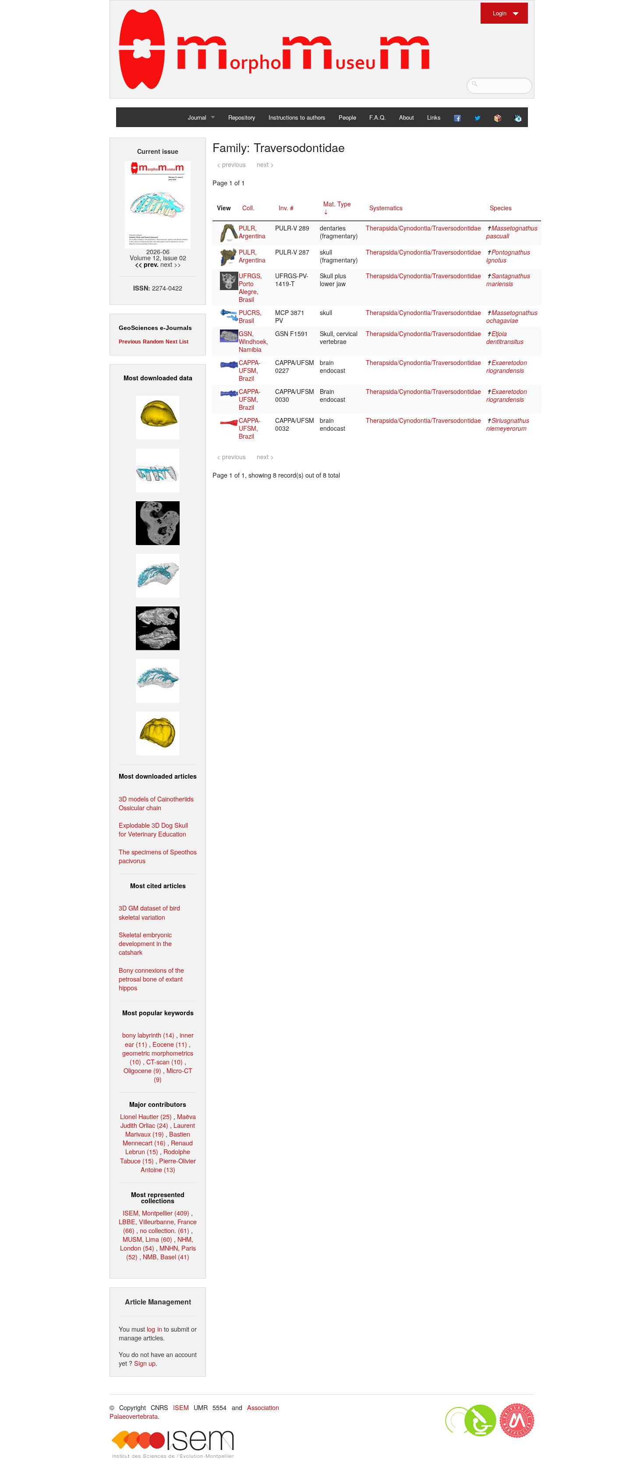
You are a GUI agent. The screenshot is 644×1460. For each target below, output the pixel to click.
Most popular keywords (158, 1012)
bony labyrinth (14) (148, 1034)
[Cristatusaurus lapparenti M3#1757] (158, 679)
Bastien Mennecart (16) (156, 1138)
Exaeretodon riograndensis (506, 366)
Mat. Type (337, 203)
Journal (197, 117)
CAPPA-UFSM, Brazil (250, 370)
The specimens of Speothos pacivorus (158, 856)
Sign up (145, 1363)
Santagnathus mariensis (508, 279)
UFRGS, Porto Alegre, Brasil (250, 287)
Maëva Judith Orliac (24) (158, 1121)
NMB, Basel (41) (166, 1256)
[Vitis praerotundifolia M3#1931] (158, 521)
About (406, 117)
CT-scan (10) (164, 1061)
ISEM (181, 1407)
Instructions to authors (297, 117)
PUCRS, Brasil (250, 316)
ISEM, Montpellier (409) (156, 1212)
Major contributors (157, 1104)
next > (265, 164)
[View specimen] (229, 232)
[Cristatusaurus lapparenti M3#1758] (158, 469)
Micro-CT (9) (173, 1075)
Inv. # (286, 207)
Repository (241, 117)
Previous (130, 342)
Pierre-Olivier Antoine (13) (168, 1165)
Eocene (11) (169, 1044)
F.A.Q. (377, 117)
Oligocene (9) (142, 1070)
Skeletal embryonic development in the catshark (145, 943)
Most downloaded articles (158, 776)
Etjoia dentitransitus (505, 337)
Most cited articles (158, 885)
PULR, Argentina (252, 231)
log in (154, 1328)
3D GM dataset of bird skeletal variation (149, 912)
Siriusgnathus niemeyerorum (507, 424)
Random (153, 342)
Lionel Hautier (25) (146, 1116)
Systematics (386, 207)
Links (434, 117)
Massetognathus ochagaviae (512, 316)
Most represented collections (157, 1197)
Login (499, 13)
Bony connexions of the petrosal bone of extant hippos (151, 978)
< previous (231, 164)
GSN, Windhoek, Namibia (253, 341)
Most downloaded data (158, 377)
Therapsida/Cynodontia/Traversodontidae (423, 227)
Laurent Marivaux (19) (160, 1129)
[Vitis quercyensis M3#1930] (158, 732)
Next (171, 342)
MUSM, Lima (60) (147, 1239)
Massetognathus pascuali (512, 231)
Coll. (248, 207)
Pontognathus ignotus (508, 256)
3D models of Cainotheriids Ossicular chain (156, 803)
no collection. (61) (164, 1230)
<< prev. (147, 264)
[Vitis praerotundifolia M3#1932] (158, 416)
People (347, 117)
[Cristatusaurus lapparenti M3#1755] (158, 574)
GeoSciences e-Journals (155, 327)
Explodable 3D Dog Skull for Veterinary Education (153, 829)
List (183, 342)
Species (501, 207)
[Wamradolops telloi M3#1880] (158, 627)
